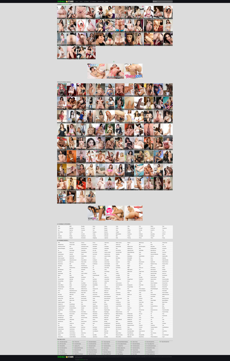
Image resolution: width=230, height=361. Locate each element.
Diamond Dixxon (84, 313)
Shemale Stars (81, 359)
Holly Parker (95, 315)
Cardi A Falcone (72, 327)
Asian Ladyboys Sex (151, 354)
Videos (81, 1)
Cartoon (82, 242)
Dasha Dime (83, 306)
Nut (139, 258)
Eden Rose (83, 327)
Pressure (140, 325)
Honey (94, 319)
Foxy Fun (94, 273)
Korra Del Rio (118, 250)
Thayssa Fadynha (154, 327)
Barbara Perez (72, 267)
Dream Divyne (83, 321)
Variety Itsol (164, 271)
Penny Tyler (141, 302)
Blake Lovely (72, 300)
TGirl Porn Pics (91, 347)
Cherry (82, 258)
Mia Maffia (129, 259)
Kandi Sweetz (107, 294)
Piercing (129, 237)
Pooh (140, 319)
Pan (140, 275)
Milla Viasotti (130, 269)
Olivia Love (141, 267)
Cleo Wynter (83, 277)
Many (117, 321)
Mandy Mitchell (119, 319)
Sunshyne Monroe (154, 306)
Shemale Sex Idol (92, 345)
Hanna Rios (95, 302)
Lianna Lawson (119, 283)
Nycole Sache (141, 261)
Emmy (94, 242)
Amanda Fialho (61, 279)
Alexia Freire (60, 263)
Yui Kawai (164, 323)
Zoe (163, 332)
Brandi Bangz (72, 304)
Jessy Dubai (106, 281)
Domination (83, 237)
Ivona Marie (95, 329)
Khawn (105, 329)
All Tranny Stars (63, 343)
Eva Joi (94, 256)
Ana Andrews (60, 296)
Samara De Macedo (154, 254)
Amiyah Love (60, 288)
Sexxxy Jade (153, 284)
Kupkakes (118, 254)
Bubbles (71, 315)
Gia (93, 277)
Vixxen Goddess (165, 292)
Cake (71, 321)
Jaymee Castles (107, 256)
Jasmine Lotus (107, 254)
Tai (151, 313)
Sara (151, 265)
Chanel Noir (83, 250)
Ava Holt (71, 248)
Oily (139, 265)
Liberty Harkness (119, 284)
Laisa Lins (118, 261)
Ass (58, 230)
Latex (117, 226)
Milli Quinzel (130, 271)
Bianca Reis (72, 288)
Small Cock (153, 228)
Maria (117, 331)
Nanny (129, 304)
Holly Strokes (95, 317)
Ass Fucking (60, 232)
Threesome (164, 228)
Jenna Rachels (107, 265)
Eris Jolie (94, 250)
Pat (139, 286)
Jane (105, 244)
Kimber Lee (118, 244)
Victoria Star (164, 286)
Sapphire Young (154, 263)
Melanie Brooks (130, 250)
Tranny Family (135, 349)
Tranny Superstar (107, 341)
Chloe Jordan (83, 261)
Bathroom (60, 237)
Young (163, 237)
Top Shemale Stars (92, 343)
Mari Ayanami (118, 327)
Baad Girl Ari (72, 256)
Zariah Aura (164, 331)
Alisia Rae (60, 271)
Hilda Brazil (95, 311)
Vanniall (163, 269)
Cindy (82, 271)
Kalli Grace (106, 292)
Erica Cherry (95, 244)
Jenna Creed (106, 261)
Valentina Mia (164, 256)
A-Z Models (86, 1)
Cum (82, 232)
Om (139, 269)
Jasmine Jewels (107, 252)
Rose (152, 244)
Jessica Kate (106, 279)
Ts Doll (163, 250)
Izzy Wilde (95, 334)
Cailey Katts (72, 319)
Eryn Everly (95, 254)
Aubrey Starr (72, 242)
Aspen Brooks (60, 332)
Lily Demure (118, 292)
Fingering (94, 232)
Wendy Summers (165, 298)
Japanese (106, 237)
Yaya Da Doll (164, 315)
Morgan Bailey (130, 286)
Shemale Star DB (77, 349)
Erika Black (95, 246)
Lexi (116, 281)
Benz (71, 286)
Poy (140, 323)
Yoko (163, 319)
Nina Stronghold (142, 246)
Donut (82, 319)
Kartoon (105, 304)
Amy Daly (60, 294)
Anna (59, 311)
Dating (106, 1)
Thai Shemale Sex (136, 345)
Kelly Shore (106, 319)
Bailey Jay (71, 261)
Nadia (129, 292)
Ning (140, 248)
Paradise (140, 281)
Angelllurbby (60, 309)
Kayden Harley (107, 309)
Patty (140, 292)
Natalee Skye (130, 313)
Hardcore (106, 232)
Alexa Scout (60, 261)
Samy (152, 258)
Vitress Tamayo (165, 288)
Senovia (152, 281)
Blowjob (71, 237)
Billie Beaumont (73, 292)
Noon (140, 254)
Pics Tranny (106, 349)
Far (93, 267)
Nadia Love (130, 294)
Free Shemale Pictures (151, 345)
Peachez (140, 298)
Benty (71, 284)
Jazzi (105, 258)
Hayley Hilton (95, 306)
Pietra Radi (141, 306)
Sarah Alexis (153, 267)
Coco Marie (83, 283)
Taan (152, 311)
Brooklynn (71, 309)
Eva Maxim (95, 259)
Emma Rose (83, 336)
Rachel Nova (141, 336)
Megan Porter (130, 246)
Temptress (153, 325)
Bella (70, 275)
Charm (82, 254)
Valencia (163, 254)
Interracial (106, 235)
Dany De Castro (84, 300)
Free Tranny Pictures (93, 349)
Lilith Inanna (118, 288)
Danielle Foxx (83, 296)
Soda (152, 292)
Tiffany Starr (164, 242)
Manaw (117, 317)
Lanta (117, 263)
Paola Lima (141, 279)
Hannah (94, 304)
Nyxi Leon (141, 263)
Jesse (105, 275)
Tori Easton (164, 248)
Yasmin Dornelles (165, 309)
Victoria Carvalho (165, 279)
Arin (59, 323)
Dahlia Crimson (84, 288)
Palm (140, 273)
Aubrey (59, 334)
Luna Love (118, 309)
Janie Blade (106, 248)
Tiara (152, 331)
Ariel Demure (60, 321)
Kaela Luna (106, 290)
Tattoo (152, 237)
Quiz (140, 332)
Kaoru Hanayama (107, 296)
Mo (128, 283)
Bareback (60, 235)
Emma (82, 334)
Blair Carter (72, 298)
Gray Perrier (95, 294)
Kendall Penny (107, 325)
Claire (82, 275)
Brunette (83, 228)
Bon (70, 302)
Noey (140, 252)
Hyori (94, 323)
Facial (94, 228)
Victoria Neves (165, 284)
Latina (117, 228)
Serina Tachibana (154, 283)
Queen (140, 329)
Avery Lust (72, 252)
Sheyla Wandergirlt (154, 288)
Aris (59, 325)
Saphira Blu (153, 261)
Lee (116, 269)
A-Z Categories (93, 1)
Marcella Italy (118, 325)
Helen (94, 309)
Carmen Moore (72, 332)
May (128, 244)
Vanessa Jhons (165, 263)
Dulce (82, 325)
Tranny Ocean (106, 347)
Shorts (140, 237)
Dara (82, 304)
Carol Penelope (72, 334)
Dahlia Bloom (83, 286)
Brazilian (83, 226)
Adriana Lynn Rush (61, 246)
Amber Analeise (61, 286)
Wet (163, 235)
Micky (129, 263)
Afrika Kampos (61, 254)
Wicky (163, 304)
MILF (117, 235)
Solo (151, 232)
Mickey (129, 261)
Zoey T (163, 336)
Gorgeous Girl (95, 288)
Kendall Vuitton (107, 327)
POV (140, 232)
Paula (140, 294)
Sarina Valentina (154, 271)
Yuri (163, 329)
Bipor (71, 296)
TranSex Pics (120, 345)
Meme (129, 254)
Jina (105, 284)
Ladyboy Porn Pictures (78, 354)
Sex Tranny (135, 354)
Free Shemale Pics (63, 347)
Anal (59, 226)
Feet (93, 230)
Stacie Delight (153, 300)
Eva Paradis (95, 261)
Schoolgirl (141, 235)
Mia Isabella (130, 258)
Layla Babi (118, 265)
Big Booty (71, 228)
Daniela (82, 294)
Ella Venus (83, 329)
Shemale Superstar (63, 341)
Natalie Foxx (130, 319)
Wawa (163, 296)
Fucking (94, 235)
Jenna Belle (106, 259)
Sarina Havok (153, 269)
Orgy (128, 228)
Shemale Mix (62, 345)
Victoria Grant (164, 283)
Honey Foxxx (95, 321)
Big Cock (71, 230)
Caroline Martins (73, 336)
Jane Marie (106, 246)
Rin (151, 242)
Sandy (152, 259)
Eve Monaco (95, 263)
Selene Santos (153, 279)
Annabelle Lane (61, 315)
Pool (140, 226)
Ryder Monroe (153, 250)
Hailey (94, 300)
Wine (163, 306)
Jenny (105, 269)
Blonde (71, 235)
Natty (129, 327)
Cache (71, 317)
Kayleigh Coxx (107, 313)
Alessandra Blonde (61, 259)
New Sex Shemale (92, 354)
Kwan (117, 256)
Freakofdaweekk (96, 275)
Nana (128, 300)
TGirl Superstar (121, 349)
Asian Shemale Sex (165, 341)
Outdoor (129, 230)
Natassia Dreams (131, 325)
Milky (128, 267)
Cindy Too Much (84, 273)
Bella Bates (72, 277)
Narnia (129, 309)
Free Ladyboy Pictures (122, 343)
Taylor (152, 323)
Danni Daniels (83, 298)
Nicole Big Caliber (131, 331)
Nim (140, 244)
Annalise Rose (60, 317)
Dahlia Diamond (84, 290)
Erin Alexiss (95, 248)
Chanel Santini (84, 252)
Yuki (163, 325)
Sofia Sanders (153, 294)
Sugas (152, 302)
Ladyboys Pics (77, 345)
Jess (105, 273)
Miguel (129, 265)
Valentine (164, 258)
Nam (128, 296)
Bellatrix (71, 281)
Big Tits (71, 232)
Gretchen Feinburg (96, 296)
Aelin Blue (60, 252)
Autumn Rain (72, 244)
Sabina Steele (153, 252)
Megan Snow (130, 248)
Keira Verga (106, 315)
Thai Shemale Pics (107, 345)
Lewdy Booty (118, 279)
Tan (151, 315)
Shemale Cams (101, 1)
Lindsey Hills (118, 294)
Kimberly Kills (118, 246)
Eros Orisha (95, 252)
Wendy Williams (165, 300)
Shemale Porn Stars (151, 347)
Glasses (105, 228)
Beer (70, 271)
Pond (140, 317)
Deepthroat (83, 235)
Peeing (129, 235)
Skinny (152, 226)
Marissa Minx (118, 336)
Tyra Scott (164, 252)
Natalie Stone (130, 323)
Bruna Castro (72, 313)
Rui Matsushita (153, 248)
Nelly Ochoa (130, 329)
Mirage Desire (130, 279)
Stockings (152, 235)
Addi (59, 242)
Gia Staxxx (95, 279)
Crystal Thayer (84, 284)
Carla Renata (72, 331)
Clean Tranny (135, 341)
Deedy (82, 309)
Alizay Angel (60, 273)
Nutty (140, 259)
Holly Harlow (95, 313)
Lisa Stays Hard (119, 298)
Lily (116, 290)
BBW (70, 226)
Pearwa (140, 300)
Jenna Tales (106, 267)
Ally (58, 277)
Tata (151, 321)
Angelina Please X (61, 306)
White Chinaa (164, 302)
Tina (163, 244)
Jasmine (106, 250)
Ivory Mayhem (95, 331)
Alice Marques (60, 269)
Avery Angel (72, 250)
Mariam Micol (118, 332)
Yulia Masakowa (165, 327)
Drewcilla (83, 323)
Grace (94, 290)
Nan (128, 298)
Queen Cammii (142, 331)
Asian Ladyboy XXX (107, 354)
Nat (128, 311)
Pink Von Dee (141, 309)
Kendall (105, 321)
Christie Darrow (84, 265)
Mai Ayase (118, 315)
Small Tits (152, 230)
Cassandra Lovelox (84, 246)
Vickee (163, 277)
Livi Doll (117, 300)
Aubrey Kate (60, 336)
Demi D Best (83, 311)
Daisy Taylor (83, 292)
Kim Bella (106, 336)
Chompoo (83, 263)
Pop (140, 321)
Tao (151, 319)
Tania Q (152, 317)
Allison (59, 275)
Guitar (94, 298)
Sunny (152, 304)
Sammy (152, 256)
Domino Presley (84, 317)
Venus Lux (164, 273)
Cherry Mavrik (83, 259)
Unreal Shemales (77, 343)
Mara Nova (118, 323)
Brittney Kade (72, 306)
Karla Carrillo (106, 300)
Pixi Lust (140, 313)
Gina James (95, 283)
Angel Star (60, 300)
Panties (129, 232)
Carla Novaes (72, 329)
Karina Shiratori (107, 298)
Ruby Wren (153, 246)
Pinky (140, 311)
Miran (129, 281)
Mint (128, 277)
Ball (70, 263)
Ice (93, 325)
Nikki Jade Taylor (131, 334)
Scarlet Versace (154, 277)
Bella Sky (71, 279)
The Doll (152, 329)
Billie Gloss (72, 294)
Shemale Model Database (123, 341)
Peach (140, 296)
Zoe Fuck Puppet (165, 334)
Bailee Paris (72, 258)
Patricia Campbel (142, 290)
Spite (152, 298)
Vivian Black (164, 290)
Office (129, 226)
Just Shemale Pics (63, 354)
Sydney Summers (154, 309)
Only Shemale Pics (136, 347)
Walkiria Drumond (165, 294)
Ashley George (61, 329)
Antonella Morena (61, 319)
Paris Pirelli (141, 284)
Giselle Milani (95, 284)
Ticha (152, 334)
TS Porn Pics (76, 341)
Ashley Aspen (60, 327)
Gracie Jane (95, 292)
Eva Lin (94, 258)
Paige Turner (141, 271)
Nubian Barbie (141, 256)
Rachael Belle (141, 334)
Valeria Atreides (165, 259)
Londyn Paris (118, 304)
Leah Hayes (118, 267)
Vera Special (164, 275)
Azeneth (71, 254)
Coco (82, 281)
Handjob (105, 230)
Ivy (93, 332)
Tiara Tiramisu (153, 332)
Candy (71, 325)
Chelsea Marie (84, 256)
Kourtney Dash (118, 252)
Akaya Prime (60, 256)
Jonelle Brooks (107, 288)
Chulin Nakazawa (84, 267)
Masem (129, 242)
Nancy (129, 302)
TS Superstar (62, 349)
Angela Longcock (61, 302)
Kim (105, 334)
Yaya (163, 313)
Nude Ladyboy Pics (121, 347)
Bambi (71, 265)
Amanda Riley (60, 281)
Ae (58, 250)
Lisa (116, 296)
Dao (82, 302)
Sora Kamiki (153, 296)
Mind (128, 275)
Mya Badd (129, 290)
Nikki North (130, 336)
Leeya (117, 271)
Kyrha (117, 259)
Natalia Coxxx (130, 317)
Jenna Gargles (107, 263)
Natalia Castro (130, 315)
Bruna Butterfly (72, 311)
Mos (128, 288)
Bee (70, 269)
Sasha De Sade (153, 273)
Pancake (140, 277)
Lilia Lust (117, 286)
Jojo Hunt (106, 286)
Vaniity (163, 265)
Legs (117, 230)
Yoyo (163, 321)
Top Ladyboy (149, 349)
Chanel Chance (84, 248)
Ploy (140, 315)
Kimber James (118, 242)
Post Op (140, 230)
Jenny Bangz (106, 271)
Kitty (117, 248)
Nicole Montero (130, 332)
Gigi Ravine (95, 281)
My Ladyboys (120, 354)
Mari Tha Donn (118, 329)
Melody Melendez (131, 252)
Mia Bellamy (130, 256)
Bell (70, 273)
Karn (105, 302)
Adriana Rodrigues (61, 248)
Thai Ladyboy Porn (150, 343)
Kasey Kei (106, 306)
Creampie (83, 230)
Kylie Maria (118, 258)
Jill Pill (105, 283)
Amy (59, 292)
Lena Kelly (118, 275)
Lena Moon (118, 277)
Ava (70, 246)
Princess (140, 327)
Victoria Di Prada (165, 281)
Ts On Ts (163, 232)
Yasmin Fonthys (165, 311)
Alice (59, 267)
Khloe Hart (106, 331)
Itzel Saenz (95, 327)
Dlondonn (83, 315)
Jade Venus (106, 242)
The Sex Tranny (106, 343)
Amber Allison (60, 284)
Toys (163, 230)
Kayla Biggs (106, 311)
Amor (59, 290)
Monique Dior (130, 284)
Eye (93, 265)
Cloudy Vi (83, 279)
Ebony (94, 226)
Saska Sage (153, 275)
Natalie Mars (130, 321)
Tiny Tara (164, 246)
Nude (117, 237)
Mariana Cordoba (119, 334)
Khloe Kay (106, 332)
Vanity (163, 267)
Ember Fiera (83, 332)
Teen (163, 226)
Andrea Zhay (60, 298)
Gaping (105, 226)
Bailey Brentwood (73, 259)
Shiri (151, 290)
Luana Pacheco (119, 306)
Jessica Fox (106, 277)
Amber (59, 283)
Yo (162, 317)
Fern (93, 269)
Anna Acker (60, 313)
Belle (70, 283)
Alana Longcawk (61, 258)
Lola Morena (118, 302)
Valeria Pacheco (165, 261)
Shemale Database (92, 341)
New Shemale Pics (150, 341)
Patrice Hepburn (142, 288)
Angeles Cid (60, 304)
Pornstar (140, 228)
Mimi (128, 273)
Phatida (140, 304)
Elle (82, 331)
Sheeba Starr (153, 286)
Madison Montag (119, 313)
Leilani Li (117, 273)
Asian (59, 228)
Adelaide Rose (60, 244)
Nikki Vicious (141, 242)
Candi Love (72, 323)
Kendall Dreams (107, 323)
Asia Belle (60, 331)
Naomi (129, 306)
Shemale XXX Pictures (78, 347)
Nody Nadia (141, 250)
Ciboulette (83, 269)
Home (77, 1)
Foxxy (94, 271)
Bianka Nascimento (73, 290)
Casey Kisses (83, 244)
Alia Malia (60, 265)
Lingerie (117, 232)
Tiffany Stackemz (154, 336)
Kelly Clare (106, 317)
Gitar (94, 286)
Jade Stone (95, 336)
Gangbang (95, 237)
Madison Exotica (119, 311)
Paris (140, 283)
